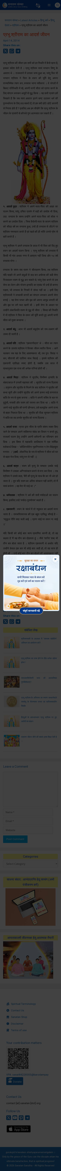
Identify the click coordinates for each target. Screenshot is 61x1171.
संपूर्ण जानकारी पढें (31, 610)
